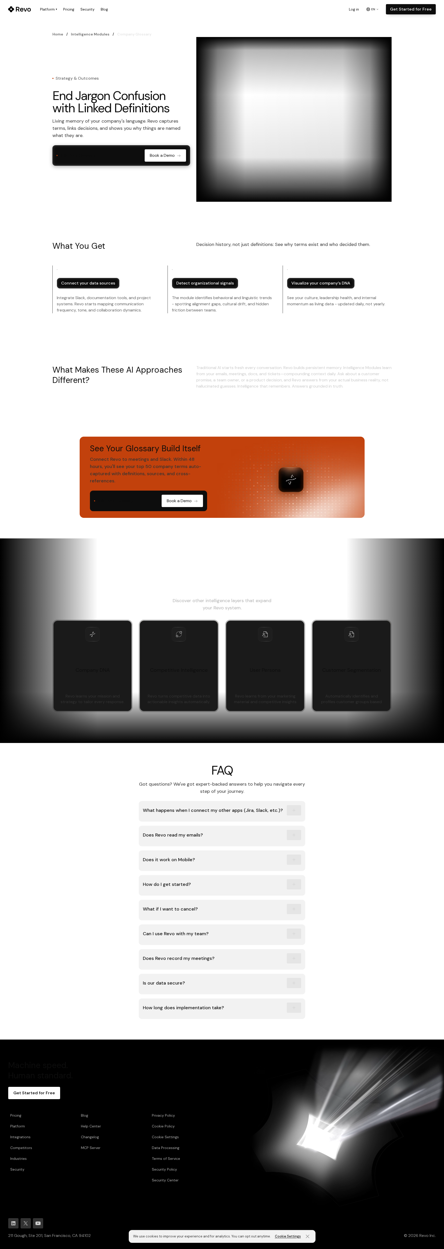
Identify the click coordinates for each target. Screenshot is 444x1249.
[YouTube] (38, 1223)
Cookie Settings (165, 1137)
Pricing (68, 9)
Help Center (91, 1126)
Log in (354, 9)
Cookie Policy (163, 1126)
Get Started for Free (411, 9)
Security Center (165, 1180)
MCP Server (90, 1147)
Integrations (20, 1137)
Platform (17, 1126)
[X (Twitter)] (26, 1223)
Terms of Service (166, 1158)
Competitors (21, 1147)
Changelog (90, 1137)
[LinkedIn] (13, 1223)
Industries (18, 1158)
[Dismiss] (307, 1236)
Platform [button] (48, 9)
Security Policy (164, 1169)
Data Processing (165, 1147)
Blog (104, 9)
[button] (222, 811)
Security (87, 9)
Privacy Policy (163, 1115)
